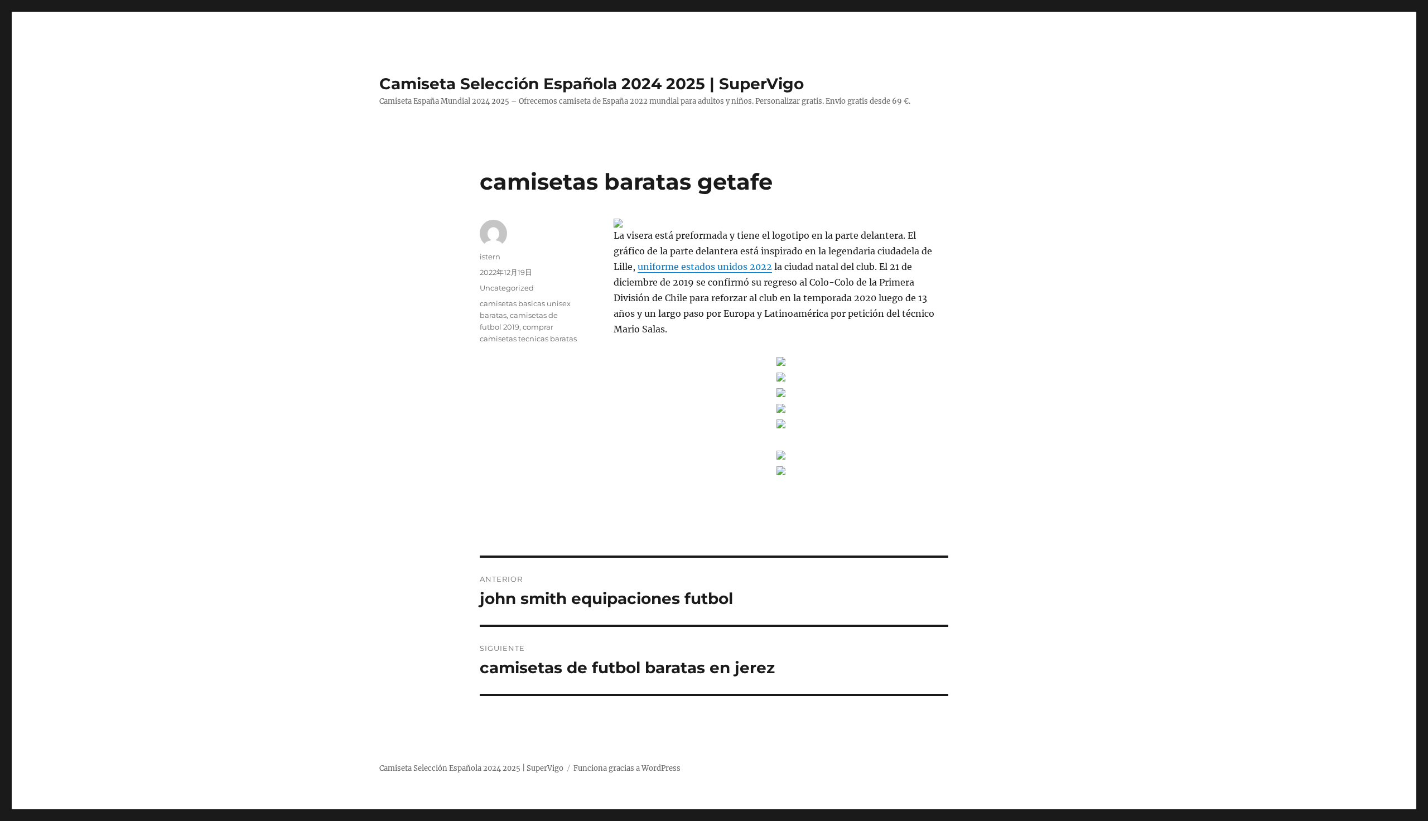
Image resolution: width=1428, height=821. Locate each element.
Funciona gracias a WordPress (627, 768)
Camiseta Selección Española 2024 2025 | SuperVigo (591, 83)
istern (490, 256)
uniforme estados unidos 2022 (705, 266)
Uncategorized (507, 287)
